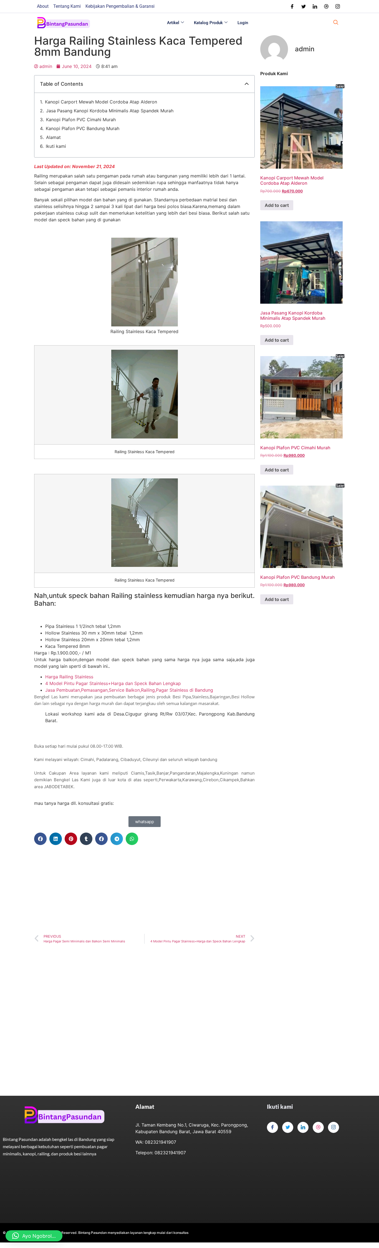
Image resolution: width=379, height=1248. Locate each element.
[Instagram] (337, 6)
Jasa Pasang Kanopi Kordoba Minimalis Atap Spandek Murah (109, 110)
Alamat (53, 137)
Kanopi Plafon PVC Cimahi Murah (81, 119)
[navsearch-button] (336, 23)
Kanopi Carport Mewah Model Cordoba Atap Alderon (101, 102)
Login (242, 22)
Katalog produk (208, 22)
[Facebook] (292, 6)
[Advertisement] (144, 889)
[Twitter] (303, 6)
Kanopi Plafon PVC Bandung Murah (82, 128)
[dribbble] (318, 1127)
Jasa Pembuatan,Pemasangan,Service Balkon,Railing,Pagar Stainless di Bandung (129, 690)
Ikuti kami (56, 146)
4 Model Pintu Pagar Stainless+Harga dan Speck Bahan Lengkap (113, 683)
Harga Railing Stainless (69, 676)
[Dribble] (326, 6)
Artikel (173, 22)
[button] (246, 84)
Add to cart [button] (277, 205)
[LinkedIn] (315, 6)
